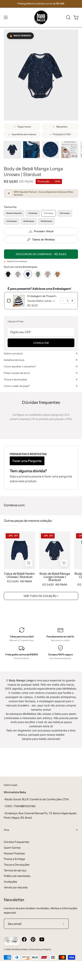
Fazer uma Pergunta (27, 461)
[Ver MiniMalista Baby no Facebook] (24, 939)
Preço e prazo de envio (17, 372)
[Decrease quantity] (63, 300)
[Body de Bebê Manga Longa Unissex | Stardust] (12, 149)
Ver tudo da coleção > (41, 596)
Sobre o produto (13, 353)
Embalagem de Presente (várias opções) (42, 296)
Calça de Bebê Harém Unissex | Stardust (19, 575)
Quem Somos (12, 847)
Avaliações (10, 881)
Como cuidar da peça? (17, 385)
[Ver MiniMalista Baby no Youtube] (42, 939)
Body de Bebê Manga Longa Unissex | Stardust (54, 577)
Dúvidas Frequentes (16, 842)
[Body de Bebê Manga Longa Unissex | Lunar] (18, 274)
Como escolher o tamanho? (20, 366)
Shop (6, 829)
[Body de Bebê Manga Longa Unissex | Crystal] (47, 274)
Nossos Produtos (14, 853)
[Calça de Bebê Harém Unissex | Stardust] (19, 550)
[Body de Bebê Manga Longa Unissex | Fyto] (38, 274)
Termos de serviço (15, 870)
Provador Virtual (43, 231)
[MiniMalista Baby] (41, 17)
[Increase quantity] (72, 300)
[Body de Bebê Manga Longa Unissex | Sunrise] (57, 274)
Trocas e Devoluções (16, 864)
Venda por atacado (16, 887)
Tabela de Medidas (43, 239)
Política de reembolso (17, 876)
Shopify (47, 949)
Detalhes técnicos (14, 359)
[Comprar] (28, 562)
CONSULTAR (41, 343)
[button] (68, 17)
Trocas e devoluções (15, 379)
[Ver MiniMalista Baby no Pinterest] (33, 939)
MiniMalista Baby (20, 949)
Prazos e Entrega (14, 859)
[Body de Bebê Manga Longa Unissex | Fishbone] (8, 274)
